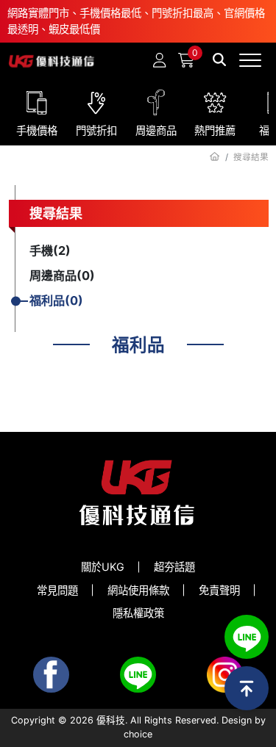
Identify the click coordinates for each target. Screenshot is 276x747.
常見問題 (57, 590)
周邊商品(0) (62, 275)
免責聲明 (219, 590)
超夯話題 (174, 566)
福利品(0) (56, 300)
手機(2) (50, 250)
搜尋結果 (55, 213)
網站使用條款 (138, 590)
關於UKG (102, 566)
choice (138, 734)
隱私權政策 (138, 613)
